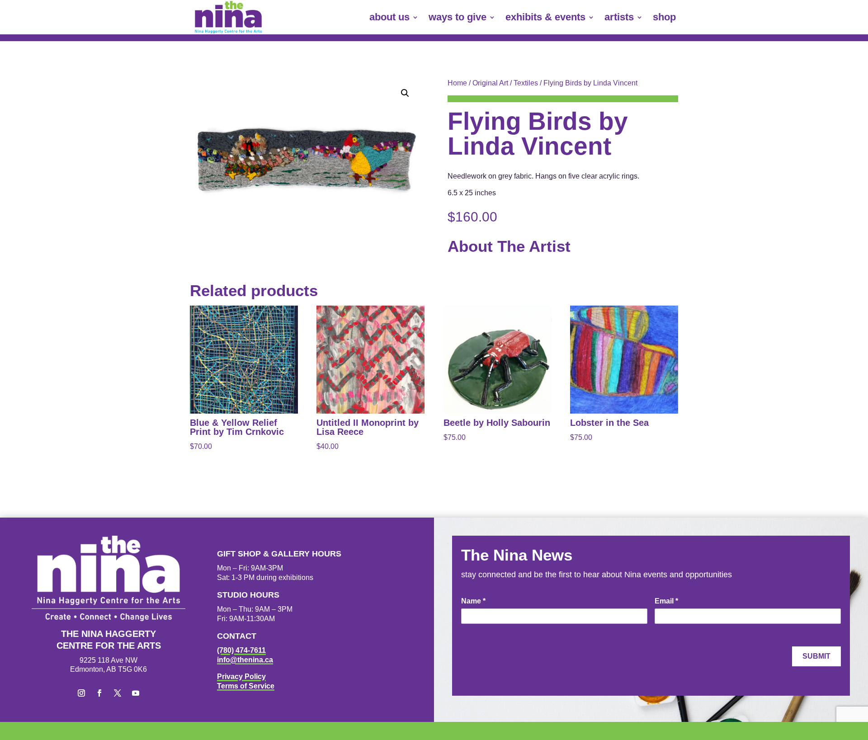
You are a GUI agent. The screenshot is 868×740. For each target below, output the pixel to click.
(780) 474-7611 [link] (241, 650)
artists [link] (619, 17)
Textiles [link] (526, 83)
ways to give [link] (457, 17)
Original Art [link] (490, 83)
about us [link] (389, 17)
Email (666, 601)
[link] (228, 17)
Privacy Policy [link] (241, 676)
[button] (405, 93)
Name (473, 601)
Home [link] (457, 83)
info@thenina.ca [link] (245, 660)
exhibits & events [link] (545, 17)
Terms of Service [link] (245, 686)
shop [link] (664, 17)
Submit (816, 656)
